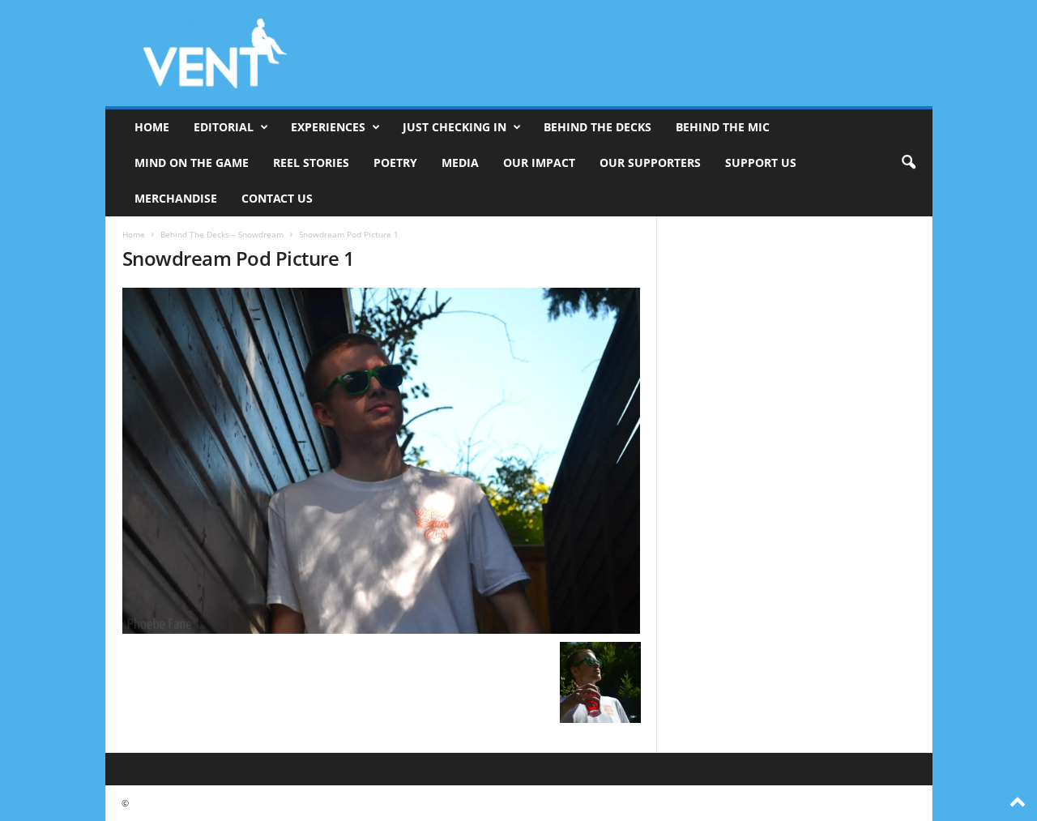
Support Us (760, 162)
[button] (908, 163)
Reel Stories (311, 162)
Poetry (395, 162)
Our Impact (539, 162)
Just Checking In (454, 127)
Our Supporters (650, 162)
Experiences (328, 127)
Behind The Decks (597, 127)
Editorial (224, 127)
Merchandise (175, 198)
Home (151, 127)
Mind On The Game (191, 162)
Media (460, 162)
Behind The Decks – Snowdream (222, 234)
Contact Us (277, 198)
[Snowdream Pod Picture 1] (381, 461)
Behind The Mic (723, 127)
